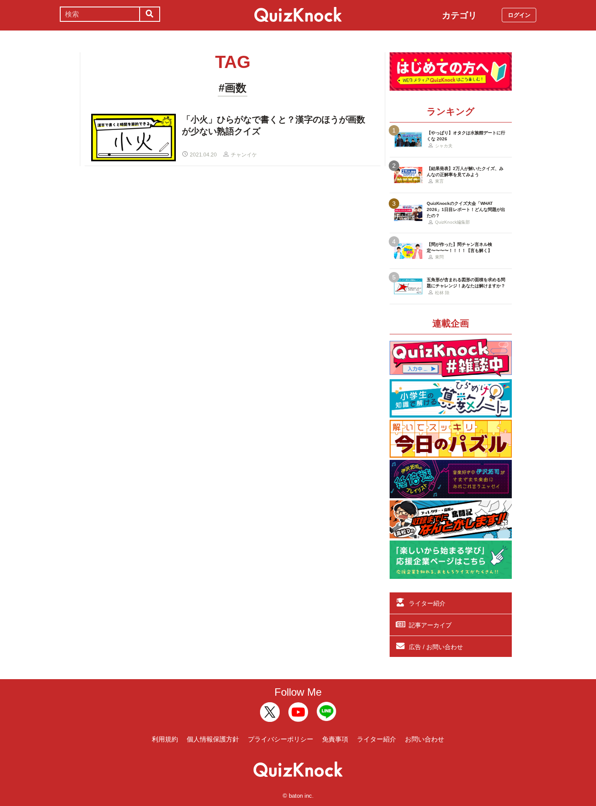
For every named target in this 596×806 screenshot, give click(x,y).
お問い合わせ (424, 739)
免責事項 (335, 739)
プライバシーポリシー (280, 739)
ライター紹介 (427, 603)
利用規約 (165, 739)
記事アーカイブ (430, 625)
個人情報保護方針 (213, 739)
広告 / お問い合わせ (436, 646)
